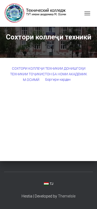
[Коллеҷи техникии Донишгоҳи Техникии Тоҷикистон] (37, 13)
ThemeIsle (66, 196)
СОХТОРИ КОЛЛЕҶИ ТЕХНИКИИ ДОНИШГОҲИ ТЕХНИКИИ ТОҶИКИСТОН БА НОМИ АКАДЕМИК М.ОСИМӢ (48, 73)
